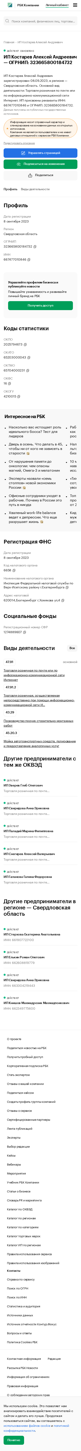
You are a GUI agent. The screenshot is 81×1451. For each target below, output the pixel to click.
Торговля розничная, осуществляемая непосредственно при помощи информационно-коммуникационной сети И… (39, 700)
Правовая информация (22, 1385)
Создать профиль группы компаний (31, 1101)
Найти (69, 20)
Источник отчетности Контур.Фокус (31, 1323)
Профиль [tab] (10, 189)
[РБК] (10, 5)
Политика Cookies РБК (22, 1341)
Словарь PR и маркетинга (24, 1200)
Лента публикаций (19, 1128)
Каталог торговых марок (23, 1235)
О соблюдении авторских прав (28, 1394)
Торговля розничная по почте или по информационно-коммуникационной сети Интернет (34, 675)
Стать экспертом (18, 1074)
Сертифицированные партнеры (28, 1119)
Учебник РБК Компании (23, 1182)
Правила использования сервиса (29, 1253)
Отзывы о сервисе (19, 1110)
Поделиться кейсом (20, 1092)
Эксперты (13, 1137)
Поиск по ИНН (17, 1297)
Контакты (13, 1270)
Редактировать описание (19, 143)
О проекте (14, 1038)
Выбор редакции (18, 1146)
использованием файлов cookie (27, 1425)
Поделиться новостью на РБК (27, 1047)
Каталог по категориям (22, 1226)
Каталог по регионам (21, 1218)
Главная (9, 41)
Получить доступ (40, 305)
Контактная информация (24, 1358)
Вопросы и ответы (19, 1332)
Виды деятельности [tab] (35, 189)
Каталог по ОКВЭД (19, 1209)
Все (72, 648)
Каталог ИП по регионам (24, 1244)
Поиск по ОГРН (17, 1288)
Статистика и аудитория (23, 1306)
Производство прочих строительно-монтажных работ (38, 723)
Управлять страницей (44, 153)
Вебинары (14, 1164)
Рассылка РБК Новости (22, 1367)
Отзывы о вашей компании (25, 1083)
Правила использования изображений (33, 1262)
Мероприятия (16, 1173)
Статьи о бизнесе (18, 1191)
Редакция (54, 1358)
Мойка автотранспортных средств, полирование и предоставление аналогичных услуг (40, 743)
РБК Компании (28, 5)
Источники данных (20, 1315)
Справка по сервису (20, 1279)
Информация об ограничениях (28, 1376)
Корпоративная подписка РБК (27, 1065)
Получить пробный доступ (25, 1056)
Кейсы (11, 1155)
